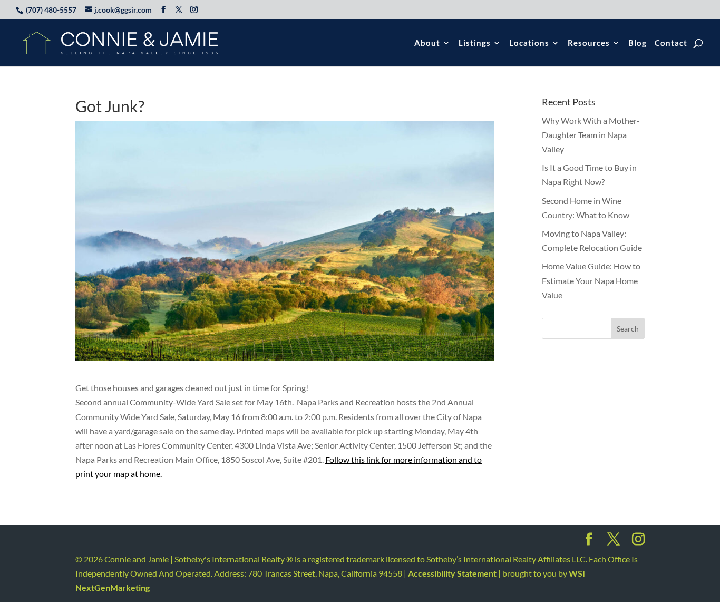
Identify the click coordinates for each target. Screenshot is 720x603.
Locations (529, 43)
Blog (637, 43)
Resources (589, 43)
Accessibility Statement (452, 573)
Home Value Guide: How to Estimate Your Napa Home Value (591, 280)
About (427, 43)
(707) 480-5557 (51, 9)
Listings (475, 43)
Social (588, 542)
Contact (671, 43)
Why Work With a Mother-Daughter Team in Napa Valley (591, 134)
